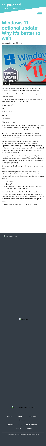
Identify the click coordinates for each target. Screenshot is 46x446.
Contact (29, 429)
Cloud (19, 416)
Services (10, 425)
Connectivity (32, 416)
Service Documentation (28, 425)
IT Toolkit (17, 429)
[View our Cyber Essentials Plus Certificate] (23, 409)
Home (9, 416)
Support (22, 420)
